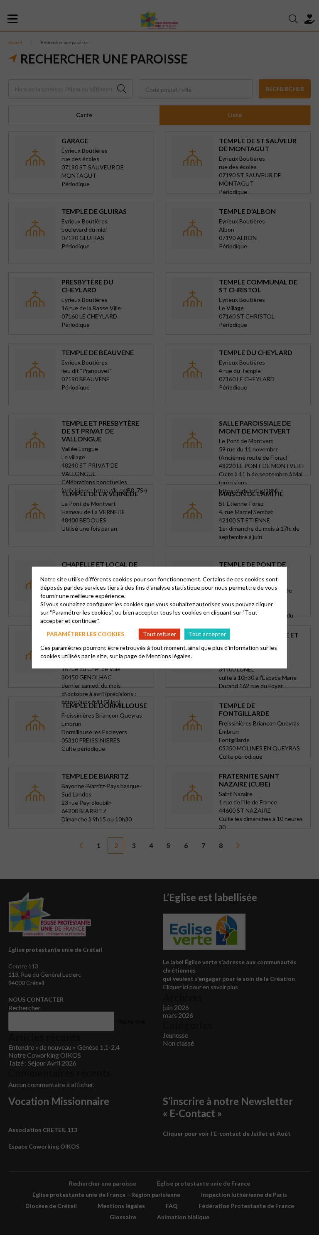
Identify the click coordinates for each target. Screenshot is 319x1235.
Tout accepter (207, 633)
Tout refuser (159, 633)
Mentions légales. (169, 655)
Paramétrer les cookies (85, 633)
